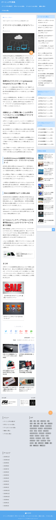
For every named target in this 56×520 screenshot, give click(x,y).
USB (45, 423)
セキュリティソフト (33, 433)
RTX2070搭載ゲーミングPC (45, 138)
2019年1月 (6, 487)
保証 (36, 443)
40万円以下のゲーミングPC (45, 113)
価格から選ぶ (42, 6)
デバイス (31, 435)
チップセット (48, 433)
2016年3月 (6, 505)
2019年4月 (6, 478)
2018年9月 (6, 499)
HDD (35, 423)
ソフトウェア (41, 433)
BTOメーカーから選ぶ (19, 6)
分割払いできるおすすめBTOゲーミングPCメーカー (45, 59)
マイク (43, 438)
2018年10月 (7, 496)
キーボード (40, 428)
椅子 (51, 443)
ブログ (32, 337)
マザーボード (32, 440)
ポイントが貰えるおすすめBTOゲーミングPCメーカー (45, 54)
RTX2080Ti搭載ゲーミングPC (46, 144)
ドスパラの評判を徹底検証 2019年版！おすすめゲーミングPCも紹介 (45, 83)
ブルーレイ (32, 438)
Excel (31, 423)
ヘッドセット (38, 438)
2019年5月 (6, 475)
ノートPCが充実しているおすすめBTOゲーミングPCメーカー (46, 48)
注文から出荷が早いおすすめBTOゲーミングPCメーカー (45, 64)
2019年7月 (6, 469)
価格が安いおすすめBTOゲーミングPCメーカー (45, 31)
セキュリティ (45, 430)
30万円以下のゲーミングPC (45, 110)
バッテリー (37, 435)
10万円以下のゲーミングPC (45, 98)
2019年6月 (6, 472)
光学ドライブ (40, 443)
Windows (42, 425)
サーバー (40, 430)
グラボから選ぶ (5, 10)
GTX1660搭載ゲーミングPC (45, 129)
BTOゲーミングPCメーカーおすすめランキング (46, 21)
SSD (42, 423)
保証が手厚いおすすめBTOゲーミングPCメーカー (45, 42)
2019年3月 (6, 481)
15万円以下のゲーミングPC (45, 101)
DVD (48, 421)
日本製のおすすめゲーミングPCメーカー (45, 69)
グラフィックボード (47, 428)
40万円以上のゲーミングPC (45, 116)
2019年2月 (6, 484)
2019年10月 (7, 459)
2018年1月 (6, 502)
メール (48, 440)
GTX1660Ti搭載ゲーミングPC (46, 132)
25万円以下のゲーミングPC (45, 107)
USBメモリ (50, 423)
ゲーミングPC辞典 (8, 2)
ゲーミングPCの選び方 (7, 6)
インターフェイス (33, 428)
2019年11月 (7, 456)
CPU (38, 421)
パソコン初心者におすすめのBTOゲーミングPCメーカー (45, 26)
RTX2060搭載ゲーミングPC (45, 135)
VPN (31, 425)
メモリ (38, 440)
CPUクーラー (43, 421)
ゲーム (35, 430)
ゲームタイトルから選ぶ (31, 6)
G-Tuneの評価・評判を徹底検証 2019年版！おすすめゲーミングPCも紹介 (46, 76)
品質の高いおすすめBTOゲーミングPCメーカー (45, 37)
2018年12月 (7, 490)
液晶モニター (35, 445)
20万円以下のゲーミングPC (45, 104)
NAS (38, 423)
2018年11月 (7, 493)
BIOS (31, 421)
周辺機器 (46, 443)
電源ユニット (42, 445)
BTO (34, 421)
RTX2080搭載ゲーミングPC (45, 141)
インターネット (30, 340)
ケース (31, 430)
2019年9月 (6, 462)
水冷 (31, 445)
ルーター (31, 443)
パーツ (47, 435)
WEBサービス (21, 340)
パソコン (42, 435)
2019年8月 (6, 465)
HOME (29, 513)
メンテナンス (43, 440)
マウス (48, 438)
